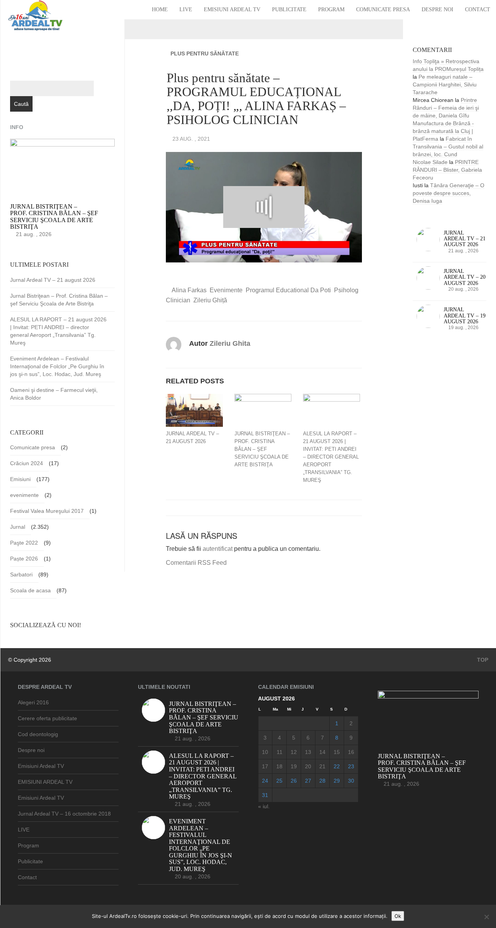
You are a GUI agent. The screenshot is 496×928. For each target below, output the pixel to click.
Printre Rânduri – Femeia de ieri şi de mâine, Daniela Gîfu (446, 108)
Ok (397, 916)
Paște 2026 (24, 558)
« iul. (264, 806)
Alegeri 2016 (33, 702)
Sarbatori (21, 574)
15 (337, 752)
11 (279, 752)
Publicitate (289, 9)
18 (279, 766)
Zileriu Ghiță (210, 300)
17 (265, 766)
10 (265, 752)
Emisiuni (20, 479)
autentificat (217, 548)
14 (322, 752)
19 (294, 766)
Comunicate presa (383, 9)
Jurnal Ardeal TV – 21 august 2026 (192, 437)
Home (160, 9)
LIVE (185, 9)
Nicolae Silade (430, 162)
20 (308, 766)
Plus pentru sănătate (204, 53)
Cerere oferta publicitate (47, 718)
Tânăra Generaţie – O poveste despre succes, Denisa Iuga (448, 193)
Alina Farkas (189, 290)
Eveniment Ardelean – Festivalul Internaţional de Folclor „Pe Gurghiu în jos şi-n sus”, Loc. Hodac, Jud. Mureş (57, 366)
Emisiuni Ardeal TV (232, 9)
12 (294, 752)
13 (308, 752)
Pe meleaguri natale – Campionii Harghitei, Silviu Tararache (445, 84)
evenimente (226, 290)
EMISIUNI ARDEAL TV (45, 782)
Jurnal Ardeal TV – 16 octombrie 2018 (64, 814)
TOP (481, 660)
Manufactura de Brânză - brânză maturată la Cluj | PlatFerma (443, 131)
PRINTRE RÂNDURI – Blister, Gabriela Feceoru (447, 170)
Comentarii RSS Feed (196, 562)
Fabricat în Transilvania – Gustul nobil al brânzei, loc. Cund (448, 146)
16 (351, 752)
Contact (477, 9)
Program (331, 9)
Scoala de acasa (30, 590)
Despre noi (437, 9)
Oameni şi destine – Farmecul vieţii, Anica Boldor (54, 394)
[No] (486, 917)
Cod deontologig (38, 734)
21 (322, 766)
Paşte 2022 (24, 543)
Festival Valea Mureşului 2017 (47, 511)
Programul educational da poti (288, 290)
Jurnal (17, 527)
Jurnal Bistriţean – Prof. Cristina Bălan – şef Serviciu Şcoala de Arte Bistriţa (262, 449)
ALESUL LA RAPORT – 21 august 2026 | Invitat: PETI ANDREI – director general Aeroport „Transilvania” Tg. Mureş (331, 457)
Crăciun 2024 (26, 463)
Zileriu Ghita (230, 343)
